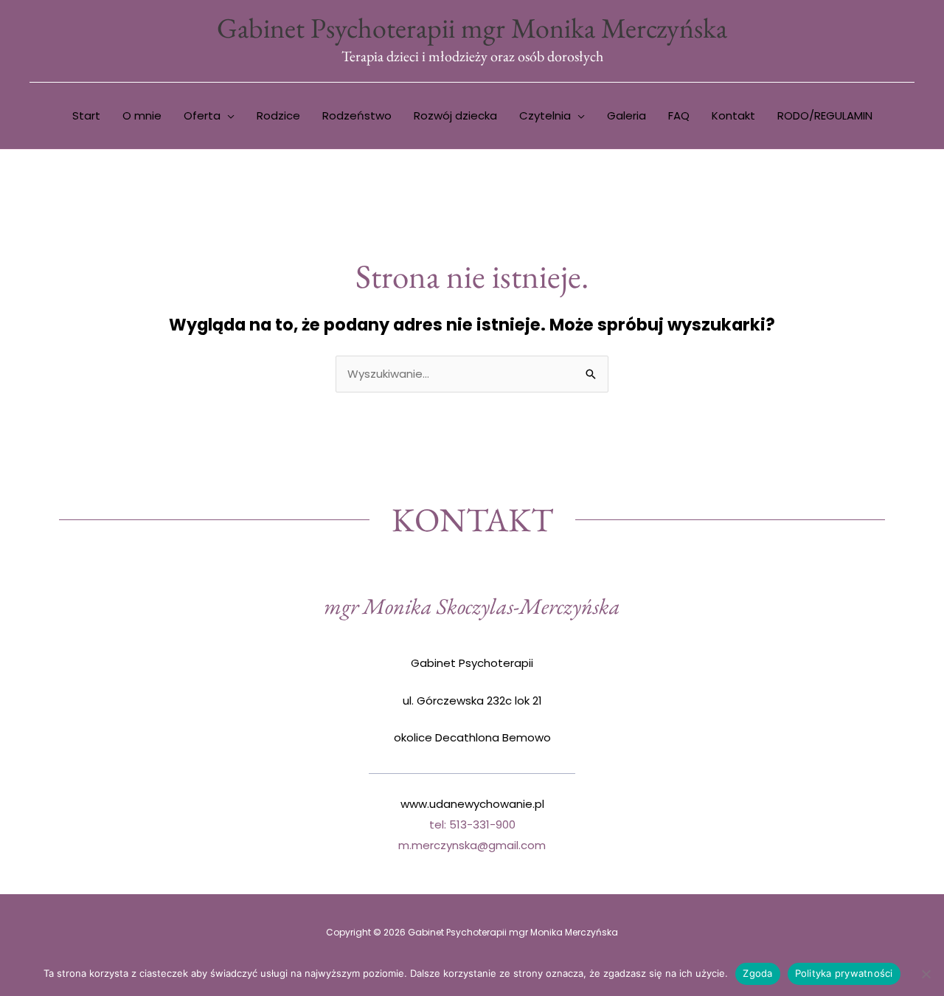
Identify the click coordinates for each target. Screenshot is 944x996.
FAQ (679, 115)
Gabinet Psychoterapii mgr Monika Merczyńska (472, 28)
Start (86, 115)
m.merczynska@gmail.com (472, 845)
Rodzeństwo (357, 115)
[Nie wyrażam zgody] (925, 973)
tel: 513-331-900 (472, 824)
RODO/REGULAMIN (824, 115)
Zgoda (757, 973)
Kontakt (733, 115)
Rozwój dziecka (455, 115)
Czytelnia (545, 115)
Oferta (202, 115)
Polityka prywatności (844, 973)
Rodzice (278, 115)
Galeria (626, 115)
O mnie (142, 115)
